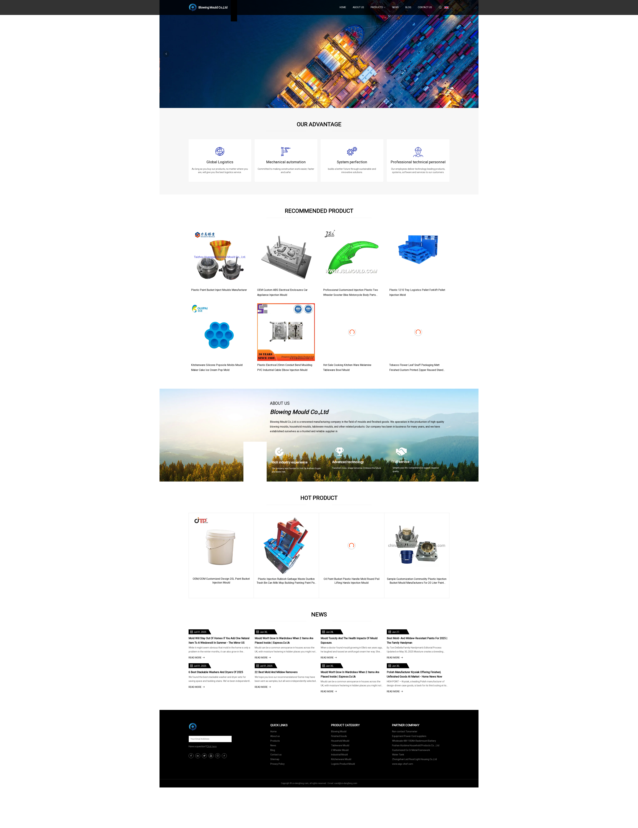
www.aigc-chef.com (402, 764)
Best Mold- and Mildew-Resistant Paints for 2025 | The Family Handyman (417, 640)
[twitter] (204, 755)
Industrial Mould (339, 754)
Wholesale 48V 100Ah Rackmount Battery (414, 740)
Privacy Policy (277, 764)
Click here (212, 746)
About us (358, 7)
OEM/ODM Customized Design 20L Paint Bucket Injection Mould (221, 580)
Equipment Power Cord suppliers (409, 736)
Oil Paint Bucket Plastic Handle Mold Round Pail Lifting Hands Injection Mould (351, 580)
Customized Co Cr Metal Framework (411, 750)
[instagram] (217, 755)
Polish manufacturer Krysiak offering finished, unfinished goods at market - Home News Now (414, 674)
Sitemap (274, 759)
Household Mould (340, 740)
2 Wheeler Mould (340, 750)
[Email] (227, 738)
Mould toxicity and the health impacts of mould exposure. (349, 640)
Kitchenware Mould (341, 759)
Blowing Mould (338, 731)
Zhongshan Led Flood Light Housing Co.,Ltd (414, 759)
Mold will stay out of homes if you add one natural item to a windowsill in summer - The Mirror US (219, 640)
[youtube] (211, 755)
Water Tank (398, 754)
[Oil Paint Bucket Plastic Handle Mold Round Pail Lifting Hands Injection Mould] (351, 545)
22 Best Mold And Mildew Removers (276, 672)
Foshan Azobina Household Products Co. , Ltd (415, 745)
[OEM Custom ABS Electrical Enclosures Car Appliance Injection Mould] (286, 257)
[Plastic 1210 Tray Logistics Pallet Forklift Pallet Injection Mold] (418, 257)
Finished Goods (339, 736)
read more (220, 589)
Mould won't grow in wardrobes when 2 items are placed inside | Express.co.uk (284, 640)
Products (377, 7)
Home (343, 7)
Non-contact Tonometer (404, 731)
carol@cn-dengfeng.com (345, 783)
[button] (472, 54)
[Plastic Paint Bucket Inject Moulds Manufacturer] (220, 257)
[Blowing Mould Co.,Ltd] (205, 727)
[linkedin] (197, 755)
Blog (408, 7)
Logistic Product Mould (343, 764)
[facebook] (191, 755)
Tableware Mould (340, 745)
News (395, 7)
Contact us (425, 7)
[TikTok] (224, 755)
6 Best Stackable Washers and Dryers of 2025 (216, 672)
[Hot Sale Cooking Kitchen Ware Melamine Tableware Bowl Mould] (352, 332)
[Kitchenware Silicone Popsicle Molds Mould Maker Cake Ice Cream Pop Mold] (220, 332)
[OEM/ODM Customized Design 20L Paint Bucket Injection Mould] (221, 545)
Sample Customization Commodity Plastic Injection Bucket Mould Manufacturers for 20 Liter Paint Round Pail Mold (416, 581)
